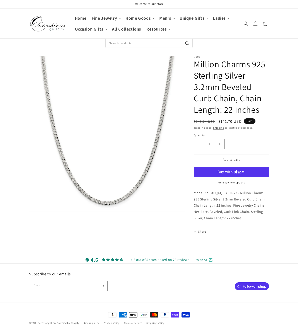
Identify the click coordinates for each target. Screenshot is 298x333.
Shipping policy (155, 322)
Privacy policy (111, 322)
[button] (106, 18)
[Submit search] (187, 43)
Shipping (218, 127)
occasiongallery (47, 322)
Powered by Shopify (68, 322)
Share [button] (202, 231)
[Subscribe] (102, 286)
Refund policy (91, 322)
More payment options (231, 182)
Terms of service (133, 322)
